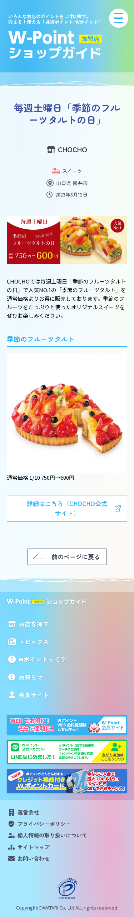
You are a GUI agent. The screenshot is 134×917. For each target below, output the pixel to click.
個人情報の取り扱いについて (52, 835)
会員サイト (34, 695)
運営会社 (28, 812)
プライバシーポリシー (44, 823)
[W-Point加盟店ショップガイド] (66, 44)
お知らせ (31, 677)
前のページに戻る (75, 556)
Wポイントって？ (42, 659)
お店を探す (34, 624)
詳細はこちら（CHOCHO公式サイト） (67, 508)
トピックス (34, 641)
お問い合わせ (34, 858)
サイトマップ (34, 847)
